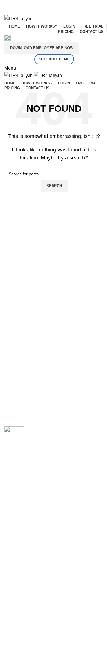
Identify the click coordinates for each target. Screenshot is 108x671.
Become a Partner (22, 579)
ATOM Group (29, 493)
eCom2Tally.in (18, 548)
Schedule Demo (54, 59)
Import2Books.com (23, 524)
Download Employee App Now (41, 48)
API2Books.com (20, 536)
